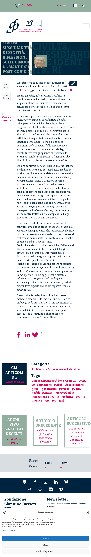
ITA (56, 5)
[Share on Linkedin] (27, 334)
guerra (76, 388)
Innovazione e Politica (45, 396)
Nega (45, 545)
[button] (87, 512)
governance (49, 388)
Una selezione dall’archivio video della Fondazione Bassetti (77, 436)
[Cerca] (83, 6)
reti (54, 400)
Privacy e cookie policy (9, 530)
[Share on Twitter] (35, 334)
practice (37, 400)
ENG (65, 5)
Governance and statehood (64, 369)
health (36, 392)
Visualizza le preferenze (45, 551)
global (58, 384)
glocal (35, 388)
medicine (67, 396)
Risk (61, 400)
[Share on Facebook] (20, 334)
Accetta (46, 538)
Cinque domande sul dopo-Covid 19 (54, 380)
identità (47, 392)
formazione (44, 384)
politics (80, 396)
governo (64, 388)
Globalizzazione (74, 384)
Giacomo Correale (14, 382)
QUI (19, 90)
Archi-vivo (38, 369)
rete (47, 400)
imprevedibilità (64, 392)
